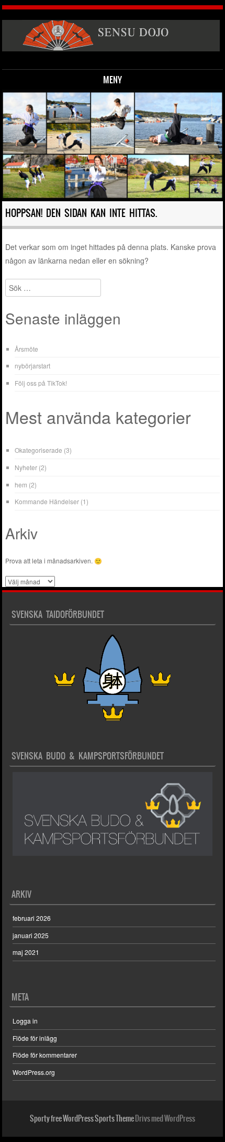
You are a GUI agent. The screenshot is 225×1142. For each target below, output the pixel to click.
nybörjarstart (32, 365)
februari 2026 (32, 917)
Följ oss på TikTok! (41, 382)
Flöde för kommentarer (45, 1054)
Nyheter (26, 467)
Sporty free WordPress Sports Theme (82, 1118)
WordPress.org (34, 1072)
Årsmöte (26, 348)
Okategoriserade (38, 449)
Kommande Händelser (47, 501)
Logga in (25, 1020)
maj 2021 (26, 952)
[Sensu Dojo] (110, 35)
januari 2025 (31, 935)
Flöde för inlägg (35, 1038)
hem (21, 484)
